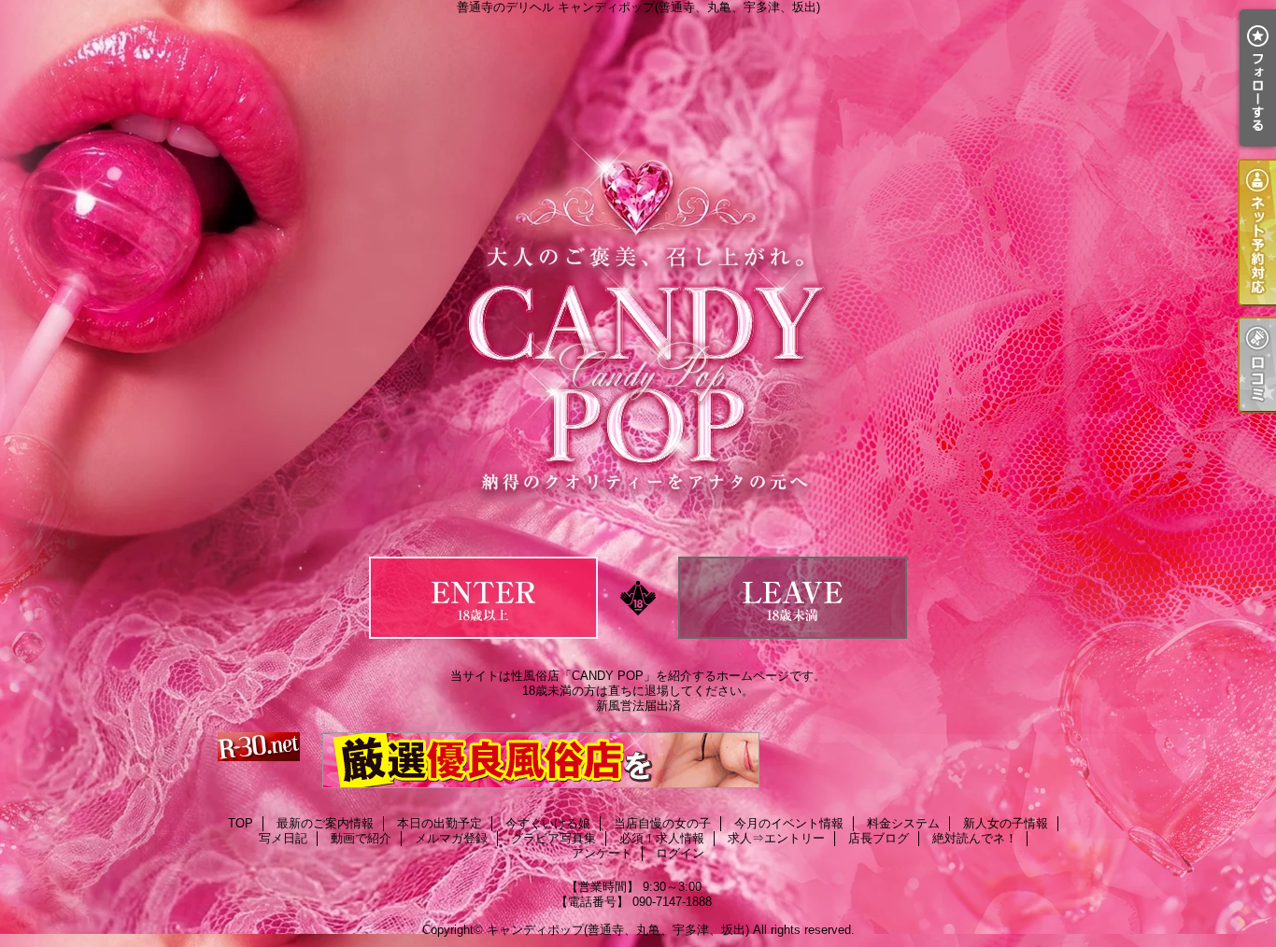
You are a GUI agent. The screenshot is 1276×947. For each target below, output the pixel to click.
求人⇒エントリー (776, 838)
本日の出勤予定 (439, 823)
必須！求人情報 (661, 838)
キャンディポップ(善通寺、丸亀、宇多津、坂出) (618, 930)
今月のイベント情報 (789, 823)
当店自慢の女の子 (662, 823)
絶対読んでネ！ (974, 838)
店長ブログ (878, 838)
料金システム (903, 823)
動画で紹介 (361, 838)
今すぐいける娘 (547, 823)
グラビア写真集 (553, 838)
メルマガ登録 (451, 838)
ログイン (680, 853)
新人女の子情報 (1005, 823)
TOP (240, 823)
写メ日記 (283, 838)
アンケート (602, 853)
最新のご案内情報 (325, 823)
